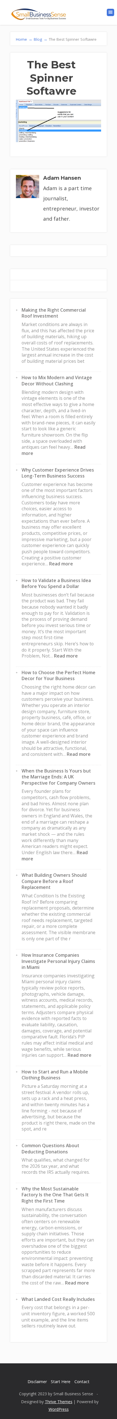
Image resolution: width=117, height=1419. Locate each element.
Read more (61, 564)
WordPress (59, 1409)
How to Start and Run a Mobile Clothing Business (55, 1075)
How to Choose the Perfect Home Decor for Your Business (58, 675)
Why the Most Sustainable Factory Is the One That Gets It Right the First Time (55, 1195)
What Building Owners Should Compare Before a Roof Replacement (54, 881)
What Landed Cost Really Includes (58, 1299)
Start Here (60, 1381)
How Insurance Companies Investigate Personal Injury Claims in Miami (58, 961)
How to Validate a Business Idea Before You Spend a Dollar (56, 583)
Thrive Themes (58, 1401)
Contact (81, 1381)
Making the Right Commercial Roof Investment (54, 313)
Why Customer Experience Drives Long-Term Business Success (58, 473)
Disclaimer (37, 1381)
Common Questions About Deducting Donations (50, 1148)
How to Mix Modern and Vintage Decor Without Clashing (57, 380)
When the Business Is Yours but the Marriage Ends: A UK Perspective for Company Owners (58, 777)
